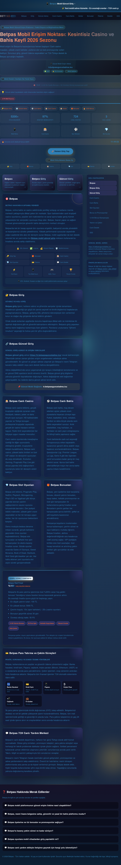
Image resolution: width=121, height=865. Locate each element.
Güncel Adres (43, 16)
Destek (109, 16)
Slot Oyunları (12, 262)
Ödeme (100, 16)
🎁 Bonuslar (75, 108)
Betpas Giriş (95, 188)
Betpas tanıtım (103, 269)
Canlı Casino (57, 16)
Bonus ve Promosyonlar (99, 213)
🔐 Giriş (9, 166)
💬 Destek (111, 166)
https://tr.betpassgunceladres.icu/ (45, 355)
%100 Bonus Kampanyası (99, 217)
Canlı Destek (62, 262)
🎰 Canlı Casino (50, 108)
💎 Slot (70, 166)
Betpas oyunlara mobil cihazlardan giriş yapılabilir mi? (33, 839)
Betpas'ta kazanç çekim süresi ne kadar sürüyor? (30, 830)
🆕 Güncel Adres (21, 108)
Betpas (24, 16)
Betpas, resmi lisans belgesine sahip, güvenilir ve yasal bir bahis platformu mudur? (47, 813)
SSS (118, 16)
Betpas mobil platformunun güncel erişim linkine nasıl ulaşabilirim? (39, 805)
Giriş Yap (11, 256)
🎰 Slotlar (63, 108)
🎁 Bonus (30, 166)
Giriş (32, 16)
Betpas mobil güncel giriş (43, 238)
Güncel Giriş (95, 193)
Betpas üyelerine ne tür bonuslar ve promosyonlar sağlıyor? (35, 822)
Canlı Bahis (70, 16)
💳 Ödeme (91, 166)
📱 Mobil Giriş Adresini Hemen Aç (60, 160)
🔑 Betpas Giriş (7, 108)
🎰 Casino (50, 166)
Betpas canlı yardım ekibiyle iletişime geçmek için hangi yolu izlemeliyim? (42, 847)
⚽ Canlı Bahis (36, 108)
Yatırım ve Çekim (96, 222)
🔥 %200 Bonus (88, 108)
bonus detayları (96, 271)
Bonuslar (90, 16)
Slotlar (80, 16)
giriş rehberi (112, 269)
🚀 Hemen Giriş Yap (60, 151)
